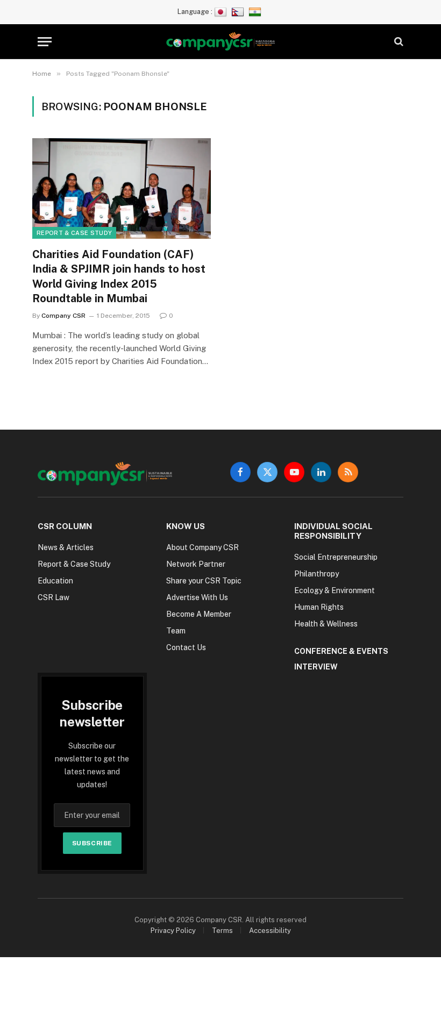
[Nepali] (239, 11)
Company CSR (63, 315)
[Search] (397, 42)
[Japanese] (222, 11)
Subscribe (92, 843)
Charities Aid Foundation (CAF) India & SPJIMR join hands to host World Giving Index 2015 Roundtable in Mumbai (118, 276)
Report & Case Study (74, 233)
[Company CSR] (220, 41)
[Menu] (45, 42)
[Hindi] (256, 11)
